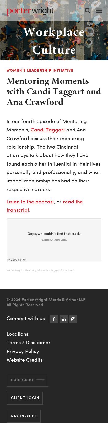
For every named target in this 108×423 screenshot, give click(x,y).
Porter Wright (14, 270)
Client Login (25, 397)
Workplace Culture (54, 41)
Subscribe (22, 379)
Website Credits (24, 360)
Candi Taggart (48, 130)
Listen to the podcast (30, 202)
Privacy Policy (23, 351)
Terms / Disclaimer (28, 342)
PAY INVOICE (24, 416)
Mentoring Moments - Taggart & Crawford (49, 270)
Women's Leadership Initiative (40, 70)
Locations (17, 334)
